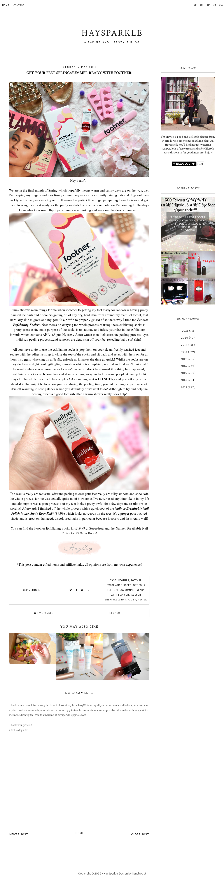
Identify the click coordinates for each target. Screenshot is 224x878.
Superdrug (96, 528)
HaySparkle (111, 873)
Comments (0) (32, 590)
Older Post (140, 834)
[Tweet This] (70, 590)
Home (5, 5)
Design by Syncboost (132, 873)
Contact (19, 5)
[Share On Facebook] (76, 590)
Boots (92, 533)
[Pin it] (82, 590)
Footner (123, 580)
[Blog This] (88, 590)
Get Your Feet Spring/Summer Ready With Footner (126, 590)
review (142, 599)
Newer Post (18, 834)
